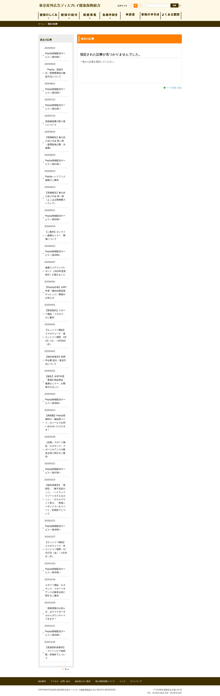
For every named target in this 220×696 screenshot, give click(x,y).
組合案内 (42, 681)
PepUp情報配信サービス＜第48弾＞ (55, 401)
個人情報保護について (105, 681)
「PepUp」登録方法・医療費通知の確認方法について (55, 73)
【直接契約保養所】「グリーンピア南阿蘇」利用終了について (55, 652)
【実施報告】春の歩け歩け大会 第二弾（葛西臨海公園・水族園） (55, 142)
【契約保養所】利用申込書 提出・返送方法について (55, 360)
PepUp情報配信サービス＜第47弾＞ (55, 471)
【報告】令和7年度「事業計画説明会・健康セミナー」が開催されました (55, 381)
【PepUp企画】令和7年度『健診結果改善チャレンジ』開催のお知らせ (56, 292)
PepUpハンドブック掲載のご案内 (55, 178)
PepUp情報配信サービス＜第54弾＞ (55, 55)
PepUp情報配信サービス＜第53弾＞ (55, 91)
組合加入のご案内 (83, 681)
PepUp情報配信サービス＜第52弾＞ (55, 107)
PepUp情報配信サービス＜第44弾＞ (55, 633)
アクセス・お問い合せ (60, 681)
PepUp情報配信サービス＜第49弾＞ (55, 253)
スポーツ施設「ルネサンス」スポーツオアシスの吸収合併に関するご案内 (55, 590)
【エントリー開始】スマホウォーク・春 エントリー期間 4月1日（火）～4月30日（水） (56, 337)
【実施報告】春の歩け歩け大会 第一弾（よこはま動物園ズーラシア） (55, 197)
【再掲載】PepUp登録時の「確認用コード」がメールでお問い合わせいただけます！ (55, 422)
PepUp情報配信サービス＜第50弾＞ (55, 218)
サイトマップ (136, 681)
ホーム (41, 24)
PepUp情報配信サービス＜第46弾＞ (55, 528)
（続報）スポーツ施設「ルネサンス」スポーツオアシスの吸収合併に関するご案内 (55, 449)
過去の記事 (46, 39)
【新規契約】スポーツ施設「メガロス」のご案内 (55, 314)
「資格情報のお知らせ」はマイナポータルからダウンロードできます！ (55, 613)
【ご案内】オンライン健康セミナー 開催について (55, 235)
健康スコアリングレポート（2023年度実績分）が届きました (55, 271)
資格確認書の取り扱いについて (55, 123)
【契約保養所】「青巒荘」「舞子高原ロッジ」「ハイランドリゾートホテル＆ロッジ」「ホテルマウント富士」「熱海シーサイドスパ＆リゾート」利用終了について (55, 499)
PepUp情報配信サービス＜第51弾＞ (55, 162)
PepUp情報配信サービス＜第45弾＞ (55, 571)
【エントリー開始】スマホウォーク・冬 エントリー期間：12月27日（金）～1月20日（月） (56, 549)
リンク (122, 681)
